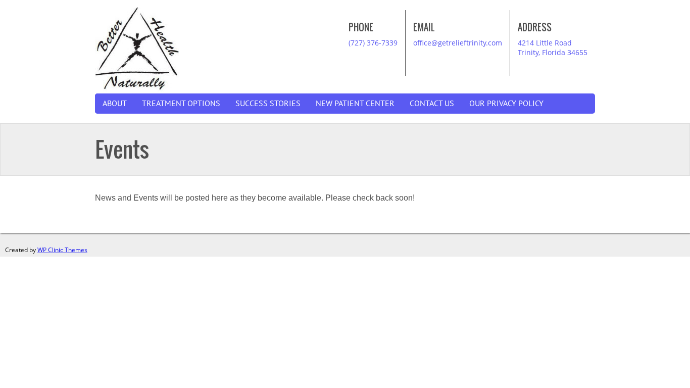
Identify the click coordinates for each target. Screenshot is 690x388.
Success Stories (268, 103)
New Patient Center (355, 103)
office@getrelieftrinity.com (457, 42)
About (115, 103)
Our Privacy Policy (506, 103)
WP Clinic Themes (62, 250)
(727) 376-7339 (373, 42)
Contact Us (432, 103)
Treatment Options (181, 103)
